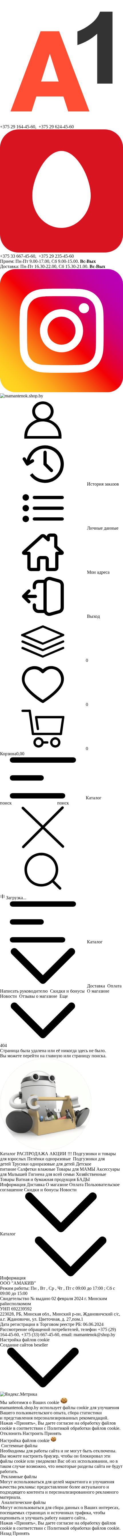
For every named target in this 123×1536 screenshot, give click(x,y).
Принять (52, 1433)
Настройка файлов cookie (24, 1339)
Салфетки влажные (36, 1169)
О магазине (57, 1184)
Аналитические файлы (23, 1502)
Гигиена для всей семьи (52, 1174)
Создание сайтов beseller (24, 1344)
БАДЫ (84, 1179)
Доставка (36, 1184)
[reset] (43, 828)
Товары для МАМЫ (76, 1169)
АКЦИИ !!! (61, 1153)
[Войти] (43, 421)
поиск (63, 802)
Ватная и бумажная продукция (46, 1179)
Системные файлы (19, 1445)
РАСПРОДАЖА (33, 1153)
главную (54, 1055)
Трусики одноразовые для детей (44, 1164)
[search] (43, 872)
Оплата (77, 1184)
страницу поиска (88, 1055)
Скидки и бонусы (42, 1189)
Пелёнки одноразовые (50, 1158)
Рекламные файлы (19, 1476)
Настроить (33, 1433)
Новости (69, 1189)
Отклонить (10, 1433)
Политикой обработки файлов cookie (83, 1428)
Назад (5, 1533)
